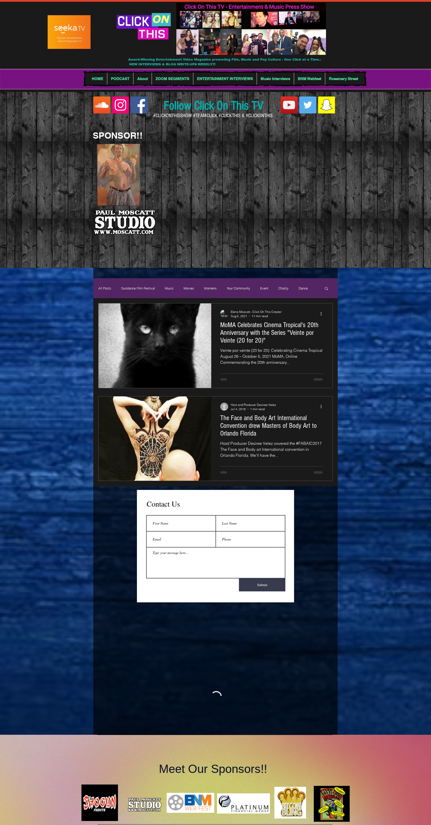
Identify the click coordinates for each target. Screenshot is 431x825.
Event (264, 288)
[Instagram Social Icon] (120, 104)
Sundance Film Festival (138, 288)
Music (169, 288)
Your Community (238, 288)
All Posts (104, 288)
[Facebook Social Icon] (139, 104)
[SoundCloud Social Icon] (101, 104)
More (302, 288)
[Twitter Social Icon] (307, 104)
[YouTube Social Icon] (289, 104)
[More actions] (323, 314)
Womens (210, 288)
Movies (189, 288)
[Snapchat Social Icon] (326, 104)
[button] (326, 288)
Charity (283, 288)
